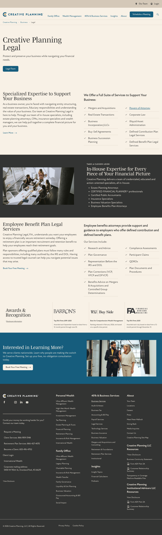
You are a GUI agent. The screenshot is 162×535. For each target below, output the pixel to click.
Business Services (98, 401)
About (124, 16)
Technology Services (99, 428)
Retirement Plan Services (101, 454)
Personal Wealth (65, 395)
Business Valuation (63, 491)
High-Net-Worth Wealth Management (66, 409)
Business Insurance (99, 433)
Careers (130, 410)
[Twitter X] (10, 403)
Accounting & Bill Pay (100, 415)
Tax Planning (61, 420)
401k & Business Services (105, 395)
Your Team (131, 401)
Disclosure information (14, 321)
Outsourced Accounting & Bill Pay (68, 496)
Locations (131, 406)
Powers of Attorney (139, 108)
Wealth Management (71, 16)
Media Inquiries (133, 428)
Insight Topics (96, 472)
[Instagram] (15, 403)
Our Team (143, 3)
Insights (114, 16)
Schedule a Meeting (141, 14)
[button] (156, 14)
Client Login (8, 455)
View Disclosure (133, 497)
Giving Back (131, 424)
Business (24, 22)
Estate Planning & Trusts (66, 425)
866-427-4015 (33, 443)
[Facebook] (4, 403)
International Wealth (13, 461)
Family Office (53, 16)
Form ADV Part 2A (137, 464)
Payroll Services (97, 419)
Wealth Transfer (62, 477)
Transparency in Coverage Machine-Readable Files (137, 476)
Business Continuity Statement (139, 459)
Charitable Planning (64, 468)
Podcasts (95, 481)
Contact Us (131, 433)
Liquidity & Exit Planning (66, 486)
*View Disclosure (8, 481)
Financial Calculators (99, 476)
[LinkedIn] (21, 403)
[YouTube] (27, 403)
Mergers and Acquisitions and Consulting (103, 443)
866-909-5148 (24, 437)
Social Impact (61, 503)
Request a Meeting (12, 432)
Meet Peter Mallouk (135, 419)
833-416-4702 (25, 449)
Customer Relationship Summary (138, 469)
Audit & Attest (97, 406)
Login (156, 3)
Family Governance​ (63, 482)
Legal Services (97, 424)
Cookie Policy (78, 525)
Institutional (96, 458)
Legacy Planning (62, 463)
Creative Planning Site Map (137, 437)
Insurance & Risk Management (68, 438)
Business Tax (96, 410)
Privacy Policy (64, 525)
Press (129, 415)
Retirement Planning (64, 434)
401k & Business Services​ (96, 16)
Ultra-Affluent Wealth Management (64, 402)
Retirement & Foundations (102, 449)
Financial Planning (63, 429)
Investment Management (66, 415)
